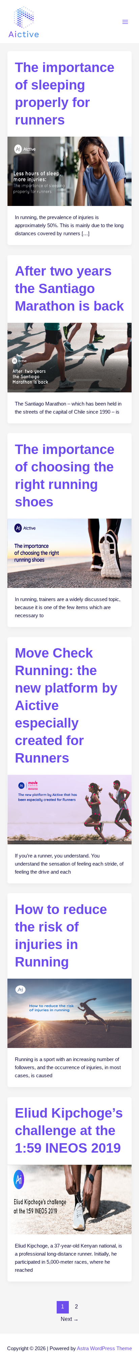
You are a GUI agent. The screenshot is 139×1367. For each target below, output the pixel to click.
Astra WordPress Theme (104, 1348)
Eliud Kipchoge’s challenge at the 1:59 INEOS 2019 (69, 1130)
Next (70, 1319)
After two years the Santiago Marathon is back (69, 288)
